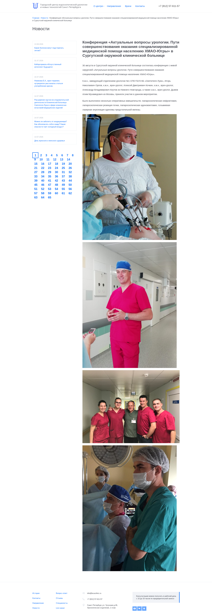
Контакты (140, 6)
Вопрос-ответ (61, 593)
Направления (114, 6)
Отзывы (59, 598)
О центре (98, 6)
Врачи (128, 6)
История (36, 593)
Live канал (60, 608)
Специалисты (62, 603)
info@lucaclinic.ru (94, 593)
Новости (36, 608)
